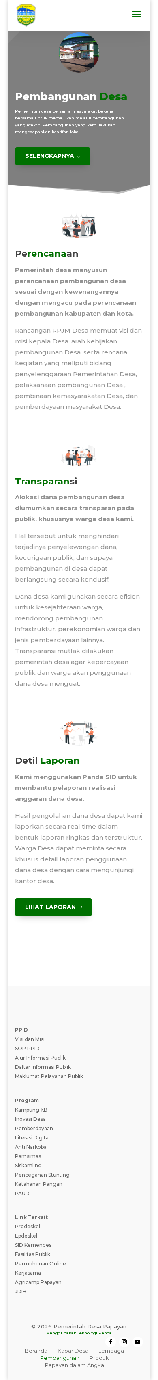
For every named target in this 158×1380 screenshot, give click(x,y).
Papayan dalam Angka (74, 1365)
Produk (99, 1358)
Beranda (36, 1350)
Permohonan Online (40, 1264)
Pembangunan (59, 1358)
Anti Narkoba (31, 1147)
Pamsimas (28, 1156)
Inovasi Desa (30, 1119)
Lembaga (111, 1350)
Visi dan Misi (30, 1039)
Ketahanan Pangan (38, 1184)
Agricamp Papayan (38, 1282)
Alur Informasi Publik (40, 1058)
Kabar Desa (73, 1350)
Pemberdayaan (34, 1128)
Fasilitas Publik (32, 1254)
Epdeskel (26, 1236)
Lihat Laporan (50, 907)
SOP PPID (27, 1048)
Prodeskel (27, 1226)
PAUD (22, 1193)
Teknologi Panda (95, 1333)
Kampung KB (31, 1110)
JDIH (20, 1291)
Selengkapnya (49, 155)
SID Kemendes (33, 1245)
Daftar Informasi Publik (43, 1067)
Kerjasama (28, 1273)
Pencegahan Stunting (42, 1175)
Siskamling (28, 1165)
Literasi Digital (32, 1138)
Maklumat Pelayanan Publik (49, 1076)
